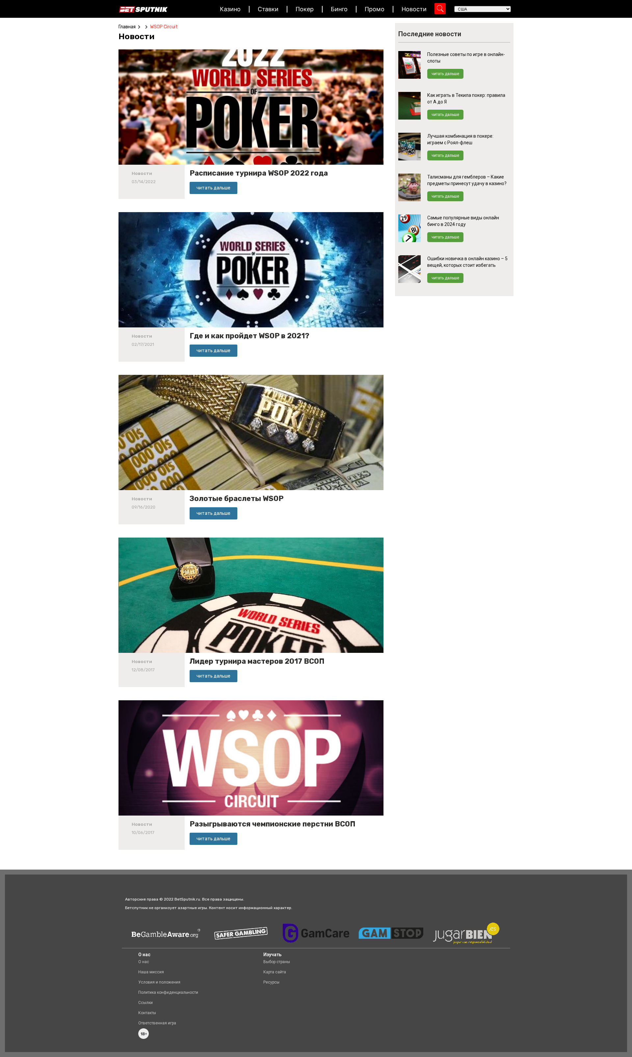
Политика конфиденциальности (168, 992)
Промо (374, 9)
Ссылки (145, 1002)
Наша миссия (151, 972)
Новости (414, 9)
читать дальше (445, 73)
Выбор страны (276, 962)
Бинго (339, 9)
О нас (143, 962)
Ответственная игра (157, 1023)
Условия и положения (159, 982)
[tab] (138, 36)
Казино (230, 9)
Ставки (268, 9)
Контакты (147, 1013)
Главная (127, 27)
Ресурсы (271, 982)
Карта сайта (274, 972)
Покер (305, 9)
